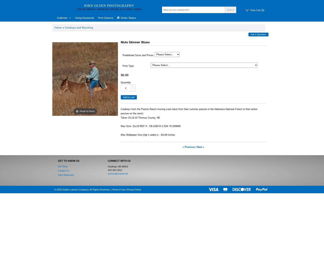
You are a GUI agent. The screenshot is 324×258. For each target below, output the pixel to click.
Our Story (63, 166)
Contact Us (63, 170)
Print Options (105, 17)
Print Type (128, 66)
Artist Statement (66, 175)
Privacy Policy (134, 189)
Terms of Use (118, 189)
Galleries (62, 17)
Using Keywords (84, 17)
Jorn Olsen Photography (109, 6)
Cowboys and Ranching (79, 27)
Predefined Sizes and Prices (138, 55)
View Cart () (257, 10)
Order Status (128, 17)
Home (58, 27)
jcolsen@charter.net (118, 173)
